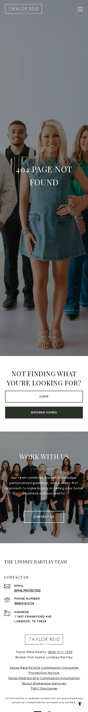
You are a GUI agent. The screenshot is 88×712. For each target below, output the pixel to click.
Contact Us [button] (44, 516)
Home (44, 396)
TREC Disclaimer (44, 688)
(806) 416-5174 (24, 603)
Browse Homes (44, 412)
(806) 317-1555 (60, 652)
